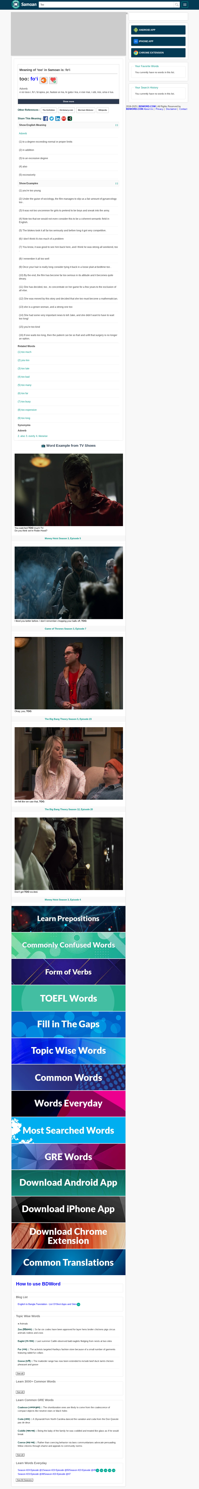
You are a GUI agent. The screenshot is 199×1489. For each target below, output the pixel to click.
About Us (148, 109)
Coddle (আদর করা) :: (28, 1430)
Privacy (159, 109)
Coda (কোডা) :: (25, 1419)
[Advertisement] (67, 34)
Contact (183, 109)
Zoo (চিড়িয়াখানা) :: (26, 1329)
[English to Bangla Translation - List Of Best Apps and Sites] (78, 1305)
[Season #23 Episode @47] (113, 1471)
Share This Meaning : (30, 118)
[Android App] (69, 1195)
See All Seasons (24, 1480)
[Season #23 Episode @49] (106, 1471)
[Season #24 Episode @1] (98, 1471)
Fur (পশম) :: (24, 1349)
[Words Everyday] (69, 1115)
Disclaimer (171, 109)
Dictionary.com (66, 110)
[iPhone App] (69, 1221)
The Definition (49, 110)
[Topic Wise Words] (69, 1063)
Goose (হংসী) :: (25, 1361)
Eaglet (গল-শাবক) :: (27, 1341)
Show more (68, 101)
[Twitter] (52, 120)
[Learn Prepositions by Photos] (69, 931)
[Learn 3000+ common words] (69, 1089)
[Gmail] (64, 120)
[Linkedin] (58, 120)
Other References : (29, 110)
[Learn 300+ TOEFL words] (69, 1010)
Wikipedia (102, 110)
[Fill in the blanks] (69, 1036)
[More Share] (69, 120)
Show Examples (68, 183)
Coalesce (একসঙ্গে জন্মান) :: (30, 1407)
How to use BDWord (38, 1283)
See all (20, 1373)
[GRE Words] (69, 1168)
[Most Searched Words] (69, 1142)
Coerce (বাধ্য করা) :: (27, 1442)
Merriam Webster (85, 110)
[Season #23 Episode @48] (110, 1471)
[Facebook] (46, 120)
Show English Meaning (68, 125)
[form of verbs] (69, 984)
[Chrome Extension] (69, 1248)
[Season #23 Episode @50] (102, 1471)
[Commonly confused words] (69, 957)
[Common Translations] (69, 1274)
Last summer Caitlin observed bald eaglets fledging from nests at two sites (65, 1341)
